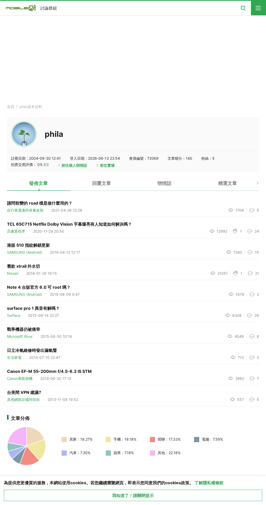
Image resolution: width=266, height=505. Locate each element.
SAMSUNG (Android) (24, 252)
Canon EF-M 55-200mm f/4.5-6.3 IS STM (49, 371)
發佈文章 (38, 183)
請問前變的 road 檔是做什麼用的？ (39, 203)
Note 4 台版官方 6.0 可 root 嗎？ (39, 287)
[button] (253, 185)
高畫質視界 (16, 231)
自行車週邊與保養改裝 (25, 210)
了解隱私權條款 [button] (209, 482)
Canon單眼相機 (19, 378)
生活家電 (14, 357)
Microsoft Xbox (20, 336)
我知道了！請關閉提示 (133, 495)
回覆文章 (101, 183)
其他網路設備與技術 (23, 399)
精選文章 (227, 183)
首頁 (10, 106)
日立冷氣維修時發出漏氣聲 (32, 350)
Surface (13, 315)
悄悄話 (164, 183)
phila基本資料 (30, 106)
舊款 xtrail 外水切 (23, 266)
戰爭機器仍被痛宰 (23, 329)
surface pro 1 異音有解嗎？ (33, 308)
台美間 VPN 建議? (24, 392)
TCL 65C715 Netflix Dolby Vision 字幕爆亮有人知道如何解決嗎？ (69, 224)
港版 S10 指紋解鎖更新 (28, 245)
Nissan (12, 273)
